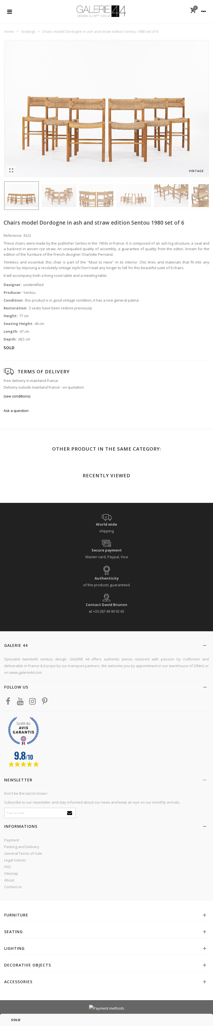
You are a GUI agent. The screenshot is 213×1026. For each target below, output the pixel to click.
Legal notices (15, 860)
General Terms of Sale (23, 853)
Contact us (13, 886)
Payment (11, 840)
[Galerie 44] (101, 11)
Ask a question (16, 410)
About (9, 880)
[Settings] (203, 11)
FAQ (7, 866)
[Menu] (9, 11)
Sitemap (11, 873)
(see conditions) (17, 396)
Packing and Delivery (21, 846)
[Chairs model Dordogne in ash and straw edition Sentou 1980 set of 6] (11, 170)
